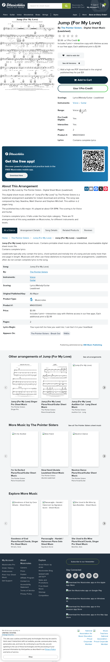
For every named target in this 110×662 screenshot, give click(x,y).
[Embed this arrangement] (86, 189)
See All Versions (69, 63)
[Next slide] (104, 387)
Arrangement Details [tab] (30, 230)
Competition (44, 595)
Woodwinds (28, 15)
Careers (23, 568)
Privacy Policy (26, 594)
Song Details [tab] (51, 230)
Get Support (7, 581)
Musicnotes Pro (77, 5)
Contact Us (25, 581)
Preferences (7, 571)
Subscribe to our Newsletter (82, 562)
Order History (8, 568)
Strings (45, 15)
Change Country (8, 635)
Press (22, 571)
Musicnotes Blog (46, 571)
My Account (92, 7)
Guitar (12, 15)
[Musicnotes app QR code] (93, 164)
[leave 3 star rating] (68, 36)
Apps (75, 15)
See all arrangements (92, 357)
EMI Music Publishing (92, 345)
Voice (19, 15)
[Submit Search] (66, 6)
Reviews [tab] (88, 230)
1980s (66, 333)
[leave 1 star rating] (60, 36)
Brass (38, 15)
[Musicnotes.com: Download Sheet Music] (13, 5)
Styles (55, 15)
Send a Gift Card (78, 7)
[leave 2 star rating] (64, 36)
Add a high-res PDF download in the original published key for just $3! (81, 71)
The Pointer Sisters (71, 28)
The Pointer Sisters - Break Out (45, 333)
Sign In (95, 5)
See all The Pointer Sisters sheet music (84, 425)
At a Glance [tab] (9, 230)
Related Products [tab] (71, 230)
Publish (23, 574)
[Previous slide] (6, 387)
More (85, 16)
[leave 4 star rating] (72, 36)
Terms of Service (27, 591)
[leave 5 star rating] (76, 36)
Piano (5, 15)
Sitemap (42, 592)
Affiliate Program (27, 578)
